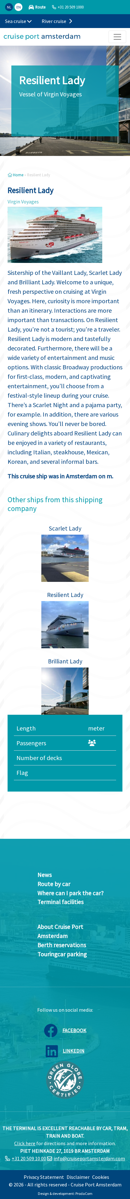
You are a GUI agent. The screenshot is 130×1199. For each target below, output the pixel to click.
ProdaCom (83, 1193)
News (45, 874)
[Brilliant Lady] (65, 691)
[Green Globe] (65, 1079)
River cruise (54, 21)
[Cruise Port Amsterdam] (42, 37)
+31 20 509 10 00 (29, 1158)
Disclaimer (78, 1177)
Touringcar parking (62, 954)
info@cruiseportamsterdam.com (89, 1158)
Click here (24, 1143)
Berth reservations (62, 945)
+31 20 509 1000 (71, 6)
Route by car (54, 884)
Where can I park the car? (71, 893)
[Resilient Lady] (65, 624)
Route (40, 7)
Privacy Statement (44, 1177)
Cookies (100, 1177)
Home (17, 174)
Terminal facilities (61, 902)
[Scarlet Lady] (65, 558)
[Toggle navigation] (117, 37)
